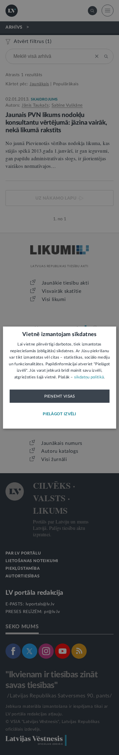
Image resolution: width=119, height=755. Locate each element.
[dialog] (59, 378)
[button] (59, 414)
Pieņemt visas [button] (59, 396)
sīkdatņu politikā (89, 377)
